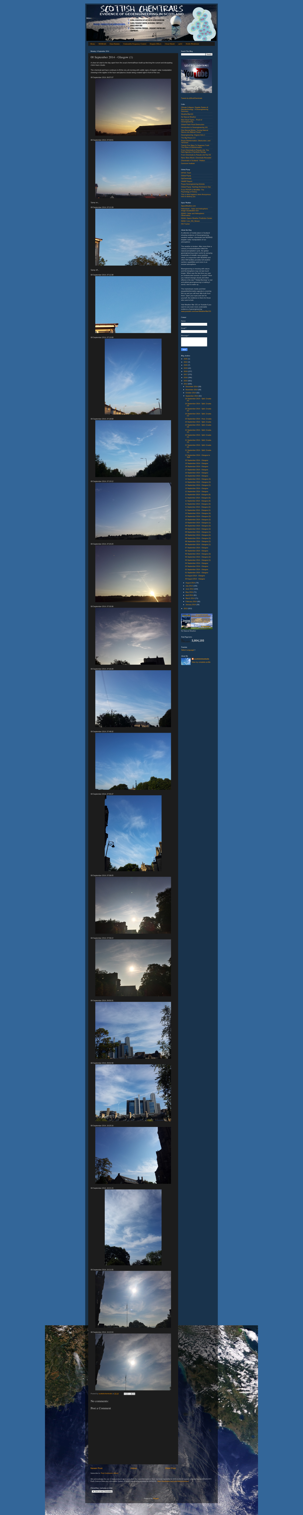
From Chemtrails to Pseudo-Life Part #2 (196, 155)
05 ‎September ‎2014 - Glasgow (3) (198, 554)
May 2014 (190, 592)
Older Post (170, 1468)
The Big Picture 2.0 (188, 138)
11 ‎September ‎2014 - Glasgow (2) (198, 507)
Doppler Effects (155, 44)
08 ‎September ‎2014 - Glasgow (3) (198, 538)
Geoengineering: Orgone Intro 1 (193, 135)
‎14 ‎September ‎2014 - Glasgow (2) (198, 482)
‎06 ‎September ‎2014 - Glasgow (196, 551)
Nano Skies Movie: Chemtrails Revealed (196, 158)
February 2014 (191, 601)
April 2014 (190, 595)
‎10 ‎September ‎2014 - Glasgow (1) (198, 523)
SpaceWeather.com (188, 206)
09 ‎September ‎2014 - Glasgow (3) (198, 526)
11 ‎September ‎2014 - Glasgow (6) (198, 494)
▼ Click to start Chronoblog (102, 1491)
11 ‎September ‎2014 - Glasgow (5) (198, 498)
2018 (186, 371)
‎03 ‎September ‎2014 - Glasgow (196, 566)
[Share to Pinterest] (134, 1394)
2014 (186, 384)
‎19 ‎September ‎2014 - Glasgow (196, 463)
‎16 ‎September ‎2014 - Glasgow (196, 473)
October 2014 (191, 393)
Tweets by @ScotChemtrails (191, 98)
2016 (186, 377)
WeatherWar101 (187, 114)
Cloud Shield (170, 44)
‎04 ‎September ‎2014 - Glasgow (196, 563)
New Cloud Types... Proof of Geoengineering (191, 121)
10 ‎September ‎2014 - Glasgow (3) (198, 516)
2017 (186, 374)
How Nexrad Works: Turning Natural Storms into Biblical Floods (194, 131)
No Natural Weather (188, 117)
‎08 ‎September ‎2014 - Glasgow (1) (198, 544)
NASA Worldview (192, 44)
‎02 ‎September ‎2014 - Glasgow (196, 569)
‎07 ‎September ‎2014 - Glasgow (196, 548)
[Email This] (125, 1394)
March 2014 (190, 598)
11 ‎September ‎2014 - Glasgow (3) (198, 504)
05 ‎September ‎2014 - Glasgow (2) (198, 557)
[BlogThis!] (127, 1394)
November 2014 (192, 390)
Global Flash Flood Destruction (192, 124)
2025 (186, 359)
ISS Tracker (185, 224)
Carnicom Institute (188, 163)
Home (92, 44)
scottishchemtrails (201, 659)
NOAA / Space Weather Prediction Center (196, 218)
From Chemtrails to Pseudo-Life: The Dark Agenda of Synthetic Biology (195, 151)
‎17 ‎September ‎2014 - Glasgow (196, 470)
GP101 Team (186, 173)
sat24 (180, 44)
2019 (186, 368)
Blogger (156, 1498)
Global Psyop (186, 176)
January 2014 (191, 605)
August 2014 (191, 583)
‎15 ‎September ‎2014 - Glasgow (196, 476)
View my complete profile (201, 662)
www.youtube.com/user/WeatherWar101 (196, 311)
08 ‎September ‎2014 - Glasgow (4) (198, 535)
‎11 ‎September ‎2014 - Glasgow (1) (198, 510)
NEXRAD (102, 44)
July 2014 (189, 586)
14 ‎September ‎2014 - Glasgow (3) (198, 479)
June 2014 (190, 589)
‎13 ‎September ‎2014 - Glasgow (196, 488)
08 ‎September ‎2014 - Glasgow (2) (198, 541)
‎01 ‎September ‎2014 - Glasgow (196, 572)
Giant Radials (115, 44)
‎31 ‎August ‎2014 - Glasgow (195, 576)
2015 (186, 381)
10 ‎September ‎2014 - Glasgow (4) (198, 513)
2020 (186, 365)
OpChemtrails (186, 178)
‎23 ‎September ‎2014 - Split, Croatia (198, 422)
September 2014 (192, 396)
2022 (186, 362)
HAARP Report (186, 181)
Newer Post (96, 1468)
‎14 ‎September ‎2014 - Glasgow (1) (198, 485)
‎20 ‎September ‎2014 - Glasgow (196, 460)
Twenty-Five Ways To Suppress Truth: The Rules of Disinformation (195, 146)
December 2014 (192, 386)
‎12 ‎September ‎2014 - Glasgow (196, 491)
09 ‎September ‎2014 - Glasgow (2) (198, 529)
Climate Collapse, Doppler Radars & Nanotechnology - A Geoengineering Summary (194, 109)
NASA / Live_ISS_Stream (190, 221)
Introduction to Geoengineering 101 (194, 127)
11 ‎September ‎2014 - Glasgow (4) (198, 501)
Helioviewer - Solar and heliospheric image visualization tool (194, 210)
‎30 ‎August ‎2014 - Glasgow (195, 579)
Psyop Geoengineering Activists (193, 184)
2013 (186, 608)
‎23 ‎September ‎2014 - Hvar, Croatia (198, 419)
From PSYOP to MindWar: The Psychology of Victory (192, 191)
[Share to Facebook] (132, 1394)
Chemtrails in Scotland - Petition (193, 160)
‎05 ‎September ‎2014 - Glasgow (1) (198, 560)
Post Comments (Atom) (109, 1473)
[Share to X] (129, 1394)
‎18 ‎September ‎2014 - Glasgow (196, 466)
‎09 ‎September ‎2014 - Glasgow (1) (198, 532)
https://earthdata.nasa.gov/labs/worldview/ (173, 1481)
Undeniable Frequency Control (134, 44)
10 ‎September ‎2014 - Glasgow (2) (198, 519)
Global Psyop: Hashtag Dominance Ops (196, 187)
